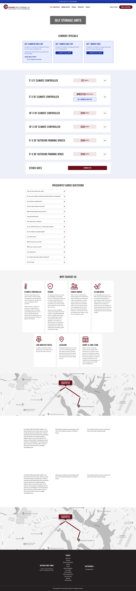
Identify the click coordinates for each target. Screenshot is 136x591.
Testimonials (68, 580)
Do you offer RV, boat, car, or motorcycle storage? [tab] (40, 226)
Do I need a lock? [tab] (31, 236)
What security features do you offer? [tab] (36, 211)
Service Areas (68, 576)
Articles (68, 560)
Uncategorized (89, 569)
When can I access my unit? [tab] (34, 247)
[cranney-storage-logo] (17, 7)
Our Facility (68, 570)
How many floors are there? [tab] (34, 221)
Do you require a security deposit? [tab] (36, 231)
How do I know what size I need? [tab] (35, 191)
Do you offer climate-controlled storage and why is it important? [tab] (44, 196)
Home (68, 566)
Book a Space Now (68, 562)
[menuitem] (55, 7)
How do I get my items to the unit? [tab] (36, 206)
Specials (68, 578)
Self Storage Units (68, 574)
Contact (68, 564)
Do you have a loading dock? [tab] (34, 201)
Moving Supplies (68, 568)
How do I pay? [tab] (30, 262)
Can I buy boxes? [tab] (31, 252)
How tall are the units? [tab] (33, 216)
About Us (68, 558)
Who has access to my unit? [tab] (34, 242)
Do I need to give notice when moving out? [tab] (38, 257)
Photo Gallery (68, 572)
